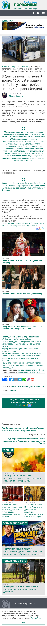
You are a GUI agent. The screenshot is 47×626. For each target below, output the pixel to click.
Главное (8, 450)
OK (23, 623)
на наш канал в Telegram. (28, 372)
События (24, 66)
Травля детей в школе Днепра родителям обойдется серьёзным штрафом (20, 338)
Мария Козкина (16, 96)
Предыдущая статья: (23, 427)
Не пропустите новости (33, 386)
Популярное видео (15, 523)
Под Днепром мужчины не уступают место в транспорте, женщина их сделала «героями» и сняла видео (22, 365)
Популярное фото (14, 560)
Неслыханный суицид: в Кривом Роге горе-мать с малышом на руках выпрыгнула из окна (23, 224)
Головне (12, 390)
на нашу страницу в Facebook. (30, 370)
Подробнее (36, 618)
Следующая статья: (24, 439)
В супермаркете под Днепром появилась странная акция (20, 349)
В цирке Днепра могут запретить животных (21, 353)
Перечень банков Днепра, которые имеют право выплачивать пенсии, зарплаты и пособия (21, 358)
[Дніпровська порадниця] (8, 604)
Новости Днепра (9, 66)
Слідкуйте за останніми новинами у (23, 402)
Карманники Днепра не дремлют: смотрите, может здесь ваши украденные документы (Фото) (21, 343)
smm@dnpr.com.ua (26, 603)
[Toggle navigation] (3, 13)
